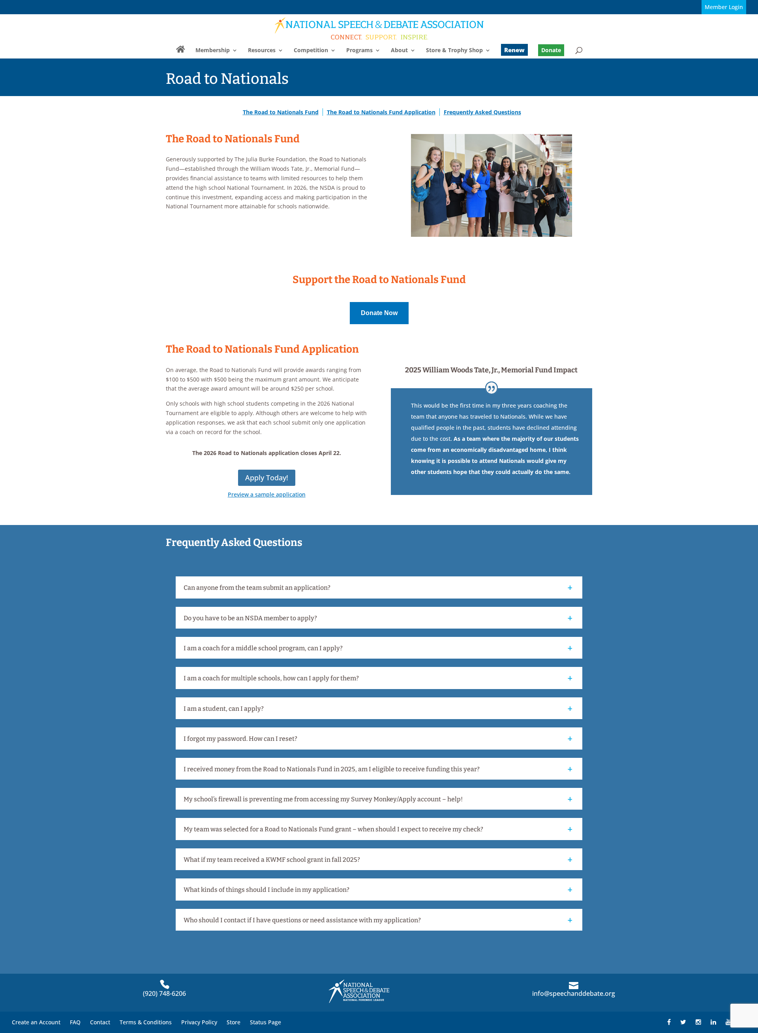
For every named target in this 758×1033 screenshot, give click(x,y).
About (399, 50)
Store (233, 1022)
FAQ (75, 1022)
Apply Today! (266, 477)
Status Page (265, 1022)
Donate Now (379, 313)
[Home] (180, 53)
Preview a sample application (267, 494)
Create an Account (36, 1022)
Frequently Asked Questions (482, 112)
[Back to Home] (379, 28)
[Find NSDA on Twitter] (683, 1022)
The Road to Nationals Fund (281, 112)
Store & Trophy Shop (454, 50)
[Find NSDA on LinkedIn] (713, 1022)
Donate (551, 50)
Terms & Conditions (146, 1022)
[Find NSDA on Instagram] (698, 1022)
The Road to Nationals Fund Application (381, 112)
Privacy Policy (199, 1022)
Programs (359, 50)
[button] (380, 589)
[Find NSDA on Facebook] (669, 1022)
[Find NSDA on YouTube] (728, 1022)
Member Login (724, 7)
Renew (514, 50)
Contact (100, 1022)
